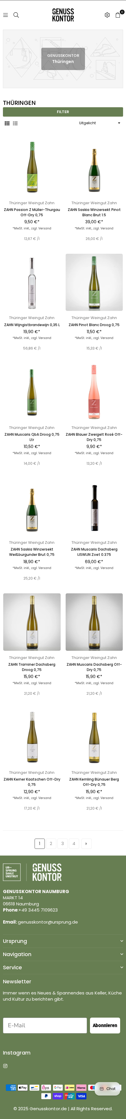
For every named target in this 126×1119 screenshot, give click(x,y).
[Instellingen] (107, 15)
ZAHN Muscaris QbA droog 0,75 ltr (31, 437)
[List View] (15, 123)
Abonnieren (105, 1025)
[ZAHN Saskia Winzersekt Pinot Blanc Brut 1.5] (94, 167)
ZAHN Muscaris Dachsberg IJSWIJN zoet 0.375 (94, 552)
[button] (118, 15)
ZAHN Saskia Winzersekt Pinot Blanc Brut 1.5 (94, 212)
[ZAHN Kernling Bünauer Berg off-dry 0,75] (94, 737)
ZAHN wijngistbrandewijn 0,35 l (32, 324)
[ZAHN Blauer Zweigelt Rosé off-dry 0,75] (94, 392)
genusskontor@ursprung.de (48, 922)
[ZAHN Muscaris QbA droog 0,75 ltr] (32, 392)
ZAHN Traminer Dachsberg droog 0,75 (31, 667)
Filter (63, 112)
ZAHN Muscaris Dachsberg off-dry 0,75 (94, 667)
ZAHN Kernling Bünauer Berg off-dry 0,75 (94, 782)
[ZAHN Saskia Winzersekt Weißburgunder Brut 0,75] (32, 507)
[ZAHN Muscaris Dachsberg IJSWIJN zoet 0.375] (94, 507)
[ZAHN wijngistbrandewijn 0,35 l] (32, 282)
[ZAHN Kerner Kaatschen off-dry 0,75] (32, 737)
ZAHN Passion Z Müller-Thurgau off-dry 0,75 (32, 212)
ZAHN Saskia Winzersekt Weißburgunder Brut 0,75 (32, 552)
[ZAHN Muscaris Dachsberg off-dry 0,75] (94, 622)
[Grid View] (7, 123)
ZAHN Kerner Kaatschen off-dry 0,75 (32, 782)
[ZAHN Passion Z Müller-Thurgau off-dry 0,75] (32, 167)
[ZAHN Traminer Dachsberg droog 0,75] (32, 622)
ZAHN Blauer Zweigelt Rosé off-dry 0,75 (94, 437)
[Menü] (5, 15)
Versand (44, 228)
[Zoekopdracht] (16, 15)
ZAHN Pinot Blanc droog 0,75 (94, 324)
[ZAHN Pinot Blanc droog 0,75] (94, 282)
